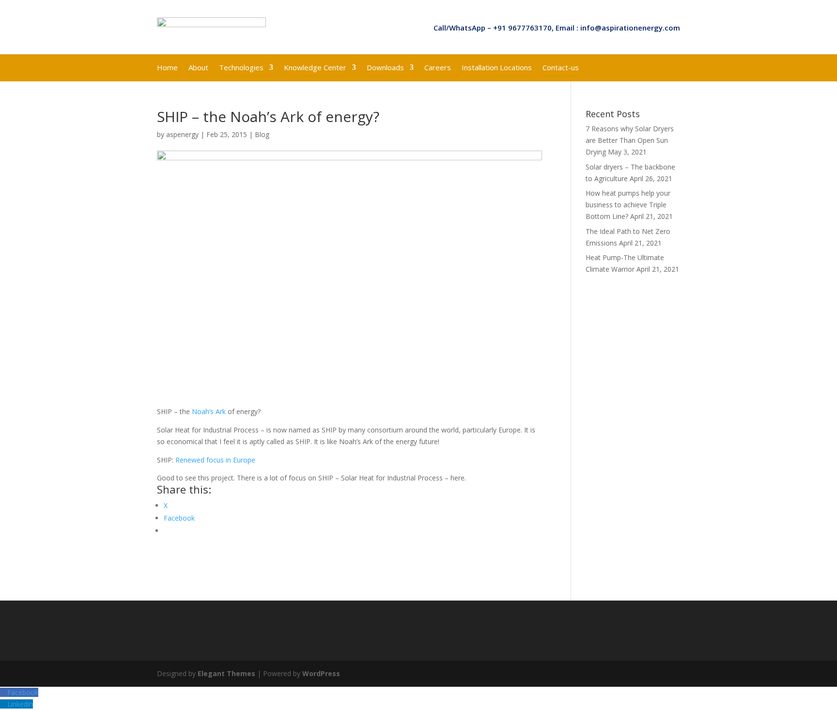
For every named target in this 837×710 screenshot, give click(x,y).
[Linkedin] (3, 704)
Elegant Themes (226, 673)
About (198, 68)
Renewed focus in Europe (215, 459)
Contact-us (560, 68)
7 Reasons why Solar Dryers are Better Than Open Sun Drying (630, 140)
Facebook (22, 692)
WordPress (321, 673)
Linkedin (20, 704)
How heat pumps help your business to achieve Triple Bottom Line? (628, 204)
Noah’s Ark (209, 411)
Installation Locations (497, 68)
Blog (262, 134)
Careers (437, 68)
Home (167, 68)
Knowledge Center (315, 68)
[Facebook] (3, 692)
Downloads (385, 68)
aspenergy (182, 134)
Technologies (241, 68)
